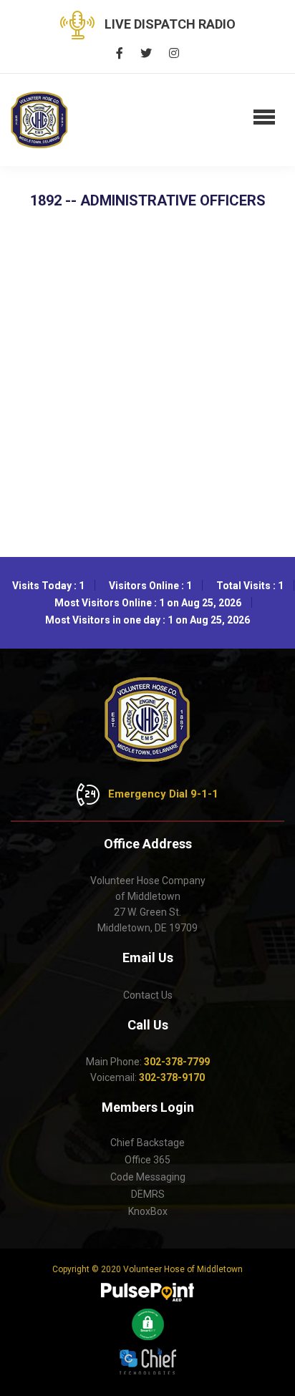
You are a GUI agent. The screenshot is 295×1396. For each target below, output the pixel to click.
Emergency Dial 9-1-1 (161, 793)
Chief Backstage (147, 1142)
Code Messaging (147, 1177)
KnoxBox (148, 1211)
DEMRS (148, 1194)
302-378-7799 (177, 1061)
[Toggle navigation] (264, 118)
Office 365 (147, 1159)
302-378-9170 (172, 1077)
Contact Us (148, 995)
